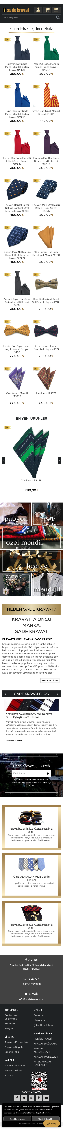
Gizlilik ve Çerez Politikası (33, 1124)
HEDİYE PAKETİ (43, 1038)
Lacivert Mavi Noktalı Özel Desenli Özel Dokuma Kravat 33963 (17, 255)
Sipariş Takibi (12, 1051)
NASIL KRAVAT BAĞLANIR (42, 1063)
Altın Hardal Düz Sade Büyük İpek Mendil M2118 (46, 254)
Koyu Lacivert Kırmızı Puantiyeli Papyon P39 (46, 348)
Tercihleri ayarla (17, 1119)
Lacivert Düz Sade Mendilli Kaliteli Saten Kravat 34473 (17, 67)
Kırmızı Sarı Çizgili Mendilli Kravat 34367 (46, 113)
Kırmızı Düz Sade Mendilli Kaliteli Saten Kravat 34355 (17, 161)
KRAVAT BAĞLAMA (45, 1043)
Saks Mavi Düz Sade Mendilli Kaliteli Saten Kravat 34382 (17, 114)
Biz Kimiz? (11, 1023)
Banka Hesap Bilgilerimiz (12, 1017)
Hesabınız (39, 1020)
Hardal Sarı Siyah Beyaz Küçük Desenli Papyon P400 (17, 349)
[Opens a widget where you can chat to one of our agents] (51, 1123)
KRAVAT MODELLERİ (46, 1056)
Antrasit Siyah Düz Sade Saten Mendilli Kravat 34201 (17, 302)
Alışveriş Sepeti (14, 1047)
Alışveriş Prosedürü (16, 1042)
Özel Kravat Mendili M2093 (17, 395)
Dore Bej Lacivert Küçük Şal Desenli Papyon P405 (46, 301)
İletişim (9, 1028)
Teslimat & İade (13, 1070)
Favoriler (39, 1015)
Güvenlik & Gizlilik (15, 1065)
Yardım (9, 1075)
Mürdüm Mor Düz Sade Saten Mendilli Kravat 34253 (46, 161)
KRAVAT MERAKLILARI (42, 1050)
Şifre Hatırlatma (43, 1025)
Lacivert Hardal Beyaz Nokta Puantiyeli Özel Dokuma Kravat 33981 (17, 208)
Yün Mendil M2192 (31, 480)
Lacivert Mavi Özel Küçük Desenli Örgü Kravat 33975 (46, 208)
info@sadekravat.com (31, 999)
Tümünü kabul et (45, 1119)
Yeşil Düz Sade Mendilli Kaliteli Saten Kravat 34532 (46, 67)
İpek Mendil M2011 (46, 393)
